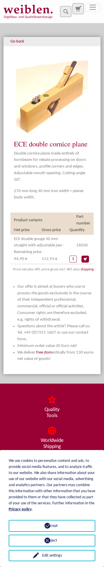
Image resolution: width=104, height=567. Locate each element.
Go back (17, 41)
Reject (52, 540)
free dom (44, 352)
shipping (87, 269)
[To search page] (78, 8)
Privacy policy (20, 509)
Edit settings (52, 555)
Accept (52, 526)
